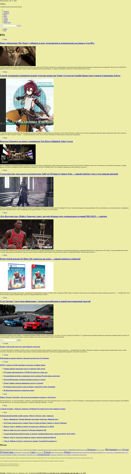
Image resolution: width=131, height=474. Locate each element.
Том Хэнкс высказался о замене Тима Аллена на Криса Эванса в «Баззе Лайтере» (35, 423)
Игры (5, 14)
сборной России (43, 455)
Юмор (67, 452)
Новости (6, 11)
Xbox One (29, 450)
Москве (119, 450)
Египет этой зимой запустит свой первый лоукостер (20, 347)
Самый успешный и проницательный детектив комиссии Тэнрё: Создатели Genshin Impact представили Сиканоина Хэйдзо (60, 75)
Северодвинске (26, 452)
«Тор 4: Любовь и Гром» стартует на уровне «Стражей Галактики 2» (30, 441)
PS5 (15, 450)
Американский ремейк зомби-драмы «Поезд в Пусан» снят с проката (27, 416)
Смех (32, 452)
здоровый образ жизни (119, 452)
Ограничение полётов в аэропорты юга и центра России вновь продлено (32, 376)
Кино (5, 16)
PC (10, 450)
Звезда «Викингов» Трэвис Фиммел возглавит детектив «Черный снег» (31, 419)
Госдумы (59, 450)
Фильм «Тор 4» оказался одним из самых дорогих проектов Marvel (30, 437)
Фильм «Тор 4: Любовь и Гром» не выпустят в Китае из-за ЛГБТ (29, 427)
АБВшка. (3, 4)
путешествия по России (32, 454)
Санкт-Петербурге (18, 452)
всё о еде (104, 452)
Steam (25, 450)
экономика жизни (83, 454)
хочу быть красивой (74, 454)
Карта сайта (7, 22)
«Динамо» (35, 450)
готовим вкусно (110, 452)
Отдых (125, 449)
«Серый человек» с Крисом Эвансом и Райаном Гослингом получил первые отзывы (32, 409)
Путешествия (6, 452)
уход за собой (67, 454)
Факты (6, 21)
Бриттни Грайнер (52, 450)
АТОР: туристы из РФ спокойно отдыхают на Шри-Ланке (22, 365)
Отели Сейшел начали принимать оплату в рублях (23, 383)
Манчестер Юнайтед (100, 449)
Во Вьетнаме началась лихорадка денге (19, 390)
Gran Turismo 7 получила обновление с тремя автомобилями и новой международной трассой (45, 301)
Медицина (111, 449)
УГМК (52, 452)
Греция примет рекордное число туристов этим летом (24, 369)
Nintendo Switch (4, 450)
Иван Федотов (65, 449)
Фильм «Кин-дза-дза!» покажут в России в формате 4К (25, 430)
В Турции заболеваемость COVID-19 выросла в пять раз (25, 372)
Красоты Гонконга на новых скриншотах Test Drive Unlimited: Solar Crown (36, 141)
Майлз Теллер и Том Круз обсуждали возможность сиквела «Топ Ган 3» (28, 397)
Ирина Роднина (83, 449)
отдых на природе (21, 454)
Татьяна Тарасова (39, 452)
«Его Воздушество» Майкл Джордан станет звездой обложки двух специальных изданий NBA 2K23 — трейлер (53, 216)
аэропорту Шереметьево (84, 452)
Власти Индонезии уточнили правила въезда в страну (25, 379)
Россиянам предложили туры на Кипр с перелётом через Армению (29, 387)
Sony (17, 450)
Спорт (5, 18)
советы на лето (60, 454)
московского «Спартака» (11, 454)
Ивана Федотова (74, 450)
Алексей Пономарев (43, 450)
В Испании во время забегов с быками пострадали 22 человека (24, 358)
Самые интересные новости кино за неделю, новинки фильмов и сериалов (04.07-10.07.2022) (39, 434)
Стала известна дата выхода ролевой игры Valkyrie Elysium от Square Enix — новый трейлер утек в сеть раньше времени (59, 174)
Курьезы (91, 449)
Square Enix (21, 449)
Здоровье (6, 13)
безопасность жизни (96, 452)
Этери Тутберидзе (59, 452)
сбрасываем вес (53, 454)
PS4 (12, 450)
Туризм (6, 19)
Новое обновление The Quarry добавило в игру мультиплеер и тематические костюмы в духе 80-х (47, 43)
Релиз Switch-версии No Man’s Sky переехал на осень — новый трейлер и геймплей (40, 259)
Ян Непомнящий (74, 452)
